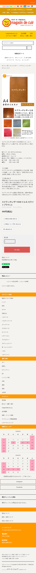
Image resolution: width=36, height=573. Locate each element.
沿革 (31, 33)
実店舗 (4, 400)
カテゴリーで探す (11, 36)
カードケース (10, 60)
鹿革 (3, 385)
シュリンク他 (5, 377)
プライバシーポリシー (20, 556)
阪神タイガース (9, 57)
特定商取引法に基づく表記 (9, 260)
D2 (2, 373)
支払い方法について (6, 554)
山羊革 (4, 392)
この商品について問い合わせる (12, 224)
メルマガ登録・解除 (6, 558)
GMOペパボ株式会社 (29, 564)
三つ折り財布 (27, 57)
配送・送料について (17, 554)
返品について (5, 257)
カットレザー (25, 60)
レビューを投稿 (24, 281)
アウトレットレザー (25, 65)
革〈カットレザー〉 (12, 65)
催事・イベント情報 (7, 415)
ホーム (4, 65)
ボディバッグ (18, 57)
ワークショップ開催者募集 (9, 419)
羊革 (3, 381)
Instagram (19, 481)
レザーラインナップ (7, 422)
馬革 (3, 388)
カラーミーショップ (6, 564)
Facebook (19, 487)
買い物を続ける (7, 229)
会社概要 (23, 33)
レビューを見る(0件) (12, 281)
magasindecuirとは (11, 33)
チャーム (18, 60)
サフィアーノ (5, 370)
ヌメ (8, 68)
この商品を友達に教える (10, 218)
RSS (13, 558)
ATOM (16, 558)
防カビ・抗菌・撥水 (26, 36)
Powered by (4, 569)
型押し (4, 366)
